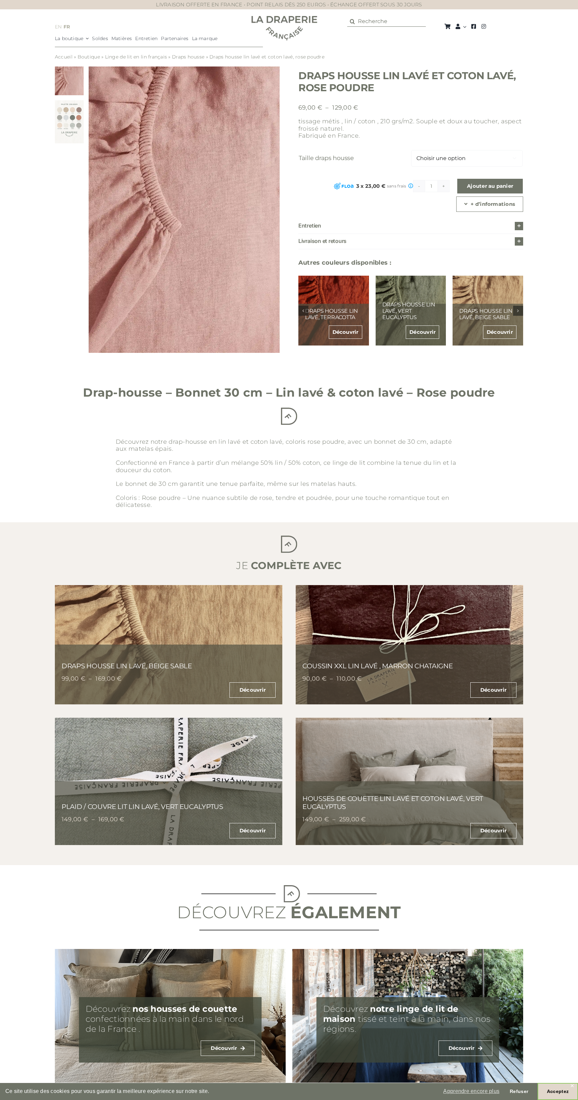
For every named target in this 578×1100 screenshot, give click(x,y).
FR (67, 27)
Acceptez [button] (558, 1091)
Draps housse (188, 57)
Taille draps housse (326, 158)
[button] (410, 226)
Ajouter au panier (490, 186)
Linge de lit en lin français (136, 57)
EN (58, 27)
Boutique (89, 57)
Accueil (64, 57)
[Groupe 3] (284, 19)
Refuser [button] (519, 1091)
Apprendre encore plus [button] (471, 1091)
